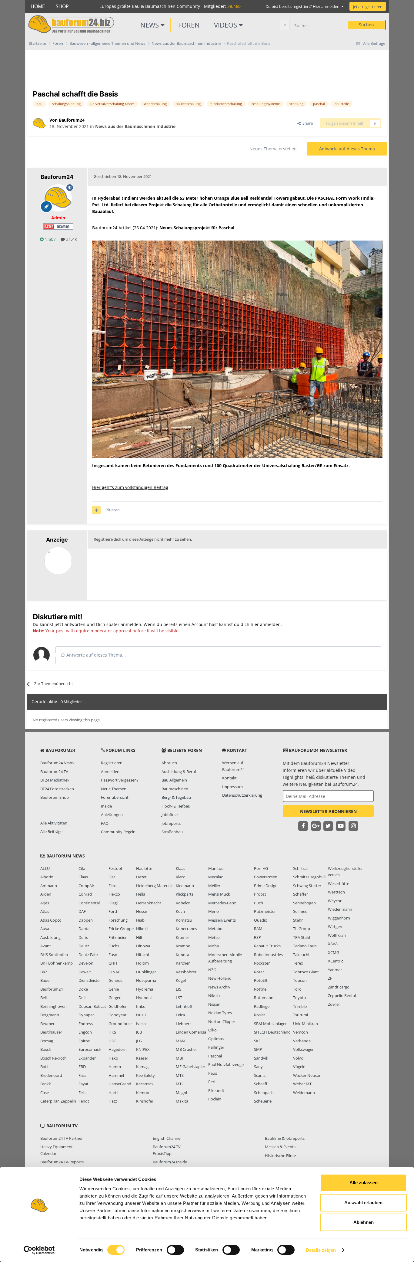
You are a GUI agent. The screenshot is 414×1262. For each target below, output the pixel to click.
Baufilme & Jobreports (285, 1138)
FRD (82, 1066)
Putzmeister (265, 911)
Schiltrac (300, 868)
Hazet (141, 877)
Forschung (118, 920)
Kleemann (185, 885)
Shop (62, 6)
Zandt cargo (338, 987)
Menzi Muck (219, 894)
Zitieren (113, 510)
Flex (112, 885)
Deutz (83, 946)
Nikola (214, 995)
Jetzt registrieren (367, 6)
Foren (189, 24)
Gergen (115, 997)
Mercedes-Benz (222, 903)
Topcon (300, 980)
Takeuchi (301, 954)
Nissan (214, 1004)
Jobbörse (170, 814)
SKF (257, 1041)
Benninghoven (53, 1006)
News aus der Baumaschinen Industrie (135, 126)
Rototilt (261, 980)
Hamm (115, 1066)
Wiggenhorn (339, 918)
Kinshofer (144, 1101)
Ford (113, 911)
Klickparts (184, 894)
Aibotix (46, 877)
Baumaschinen (175, 789)
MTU (180, 1084)
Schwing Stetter (307, 885)
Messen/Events (222, 920)
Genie (114, 989)
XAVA (333, 943)
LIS (178, 989)
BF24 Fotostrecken (57, 789)
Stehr (298, 920)
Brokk (45, 1084)
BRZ (43, 972)
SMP (258, 1049)
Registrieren (111, 762)
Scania (259, 1075)
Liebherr (183, 1023)
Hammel (116, 1075)
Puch (258, 903)
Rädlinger (262, 1006)
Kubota (182, 954)
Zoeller (334, 1004)
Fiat (112, 877)
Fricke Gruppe (121, 928)
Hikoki (142, 928)
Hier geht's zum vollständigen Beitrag (130, 487)
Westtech (336, 892)
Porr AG (261, 868)
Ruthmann (263, 997)
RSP (257, 937)
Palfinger (216, 1047)
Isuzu (141, 1015)
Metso (214, 937)
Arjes (44, 903)
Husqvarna (146, 980)
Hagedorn (118, 1049)
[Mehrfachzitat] (96, 510)
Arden (45, 894)
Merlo (213, 911)
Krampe (183, 946)
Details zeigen (321, 1250)
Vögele (299, 1066)
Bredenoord (51, 1075)
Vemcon (300, 1032)
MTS (180, 1075)
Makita (182, 1101)
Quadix (260, 920)
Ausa (44, 928)
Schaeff (260, 1084)
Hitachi (142, 954)
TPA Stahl (301, 937)
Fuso (113, 954)
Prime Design (266, 885)
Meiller (214, 885)
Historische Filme (280, 1155)
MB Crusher (186, 1049)
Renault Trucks (267, 946)
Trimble (300, 1006)
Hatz (113, 1101)
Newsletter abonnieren (328, 811)
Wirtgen (335, 926)
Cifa (81, 868)
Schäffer (300, 894)
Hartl (113, 1092)
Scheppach (264, 1092)
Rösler (259, 1015)
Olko (212, 1030)
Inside (106, 806)
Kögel (181, 980)
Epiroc (84, 1041)
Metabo (215, 928)
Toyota (299, 997)
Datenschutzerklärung (242, 795)
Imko (140, 1006)
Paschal (215, 1056)
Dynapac (86, 1015)
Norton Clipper (221, 1021)
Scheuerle (263, 1101)
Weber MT (302, 1084)
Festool (115, 868)
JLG (139, 1041)
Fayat (83, 1084)
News (150, 24)
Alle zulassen (363, 1182)
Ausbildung (50, 937)
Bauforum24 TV (54, 771)
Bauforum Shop (54, 797)
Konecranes (186, 928)
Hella (140, 894)
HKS (112, 1032)
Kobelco (183, 903)
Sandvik (261, 1058)
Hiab (140, 920)
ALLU (45, 868)
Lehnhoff (184, 1006)
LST (179, 997)
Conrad (85, 894)
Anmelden (110, 771)
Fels (81, 1092)
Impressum (232, 786)
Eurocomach (89, 1049)
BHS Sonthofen (54, 954)
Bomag (46, 1041)
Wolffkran (337, 935)
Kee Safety (145, 1075)
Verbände (302, 1041)
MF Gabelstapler (190, 1066)
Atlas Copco (51, 920)
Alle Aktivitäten (53, 823)
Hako (113, 1058)
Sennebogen (304, 903)
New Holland (220, 978)
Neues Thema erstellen (273, 149)
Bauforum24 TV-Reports (62, 1162)
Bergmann (49, 1015)
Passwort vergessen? (120, 780)
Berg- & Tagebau (176, 797)
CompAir (86, 885)
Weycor (335, 900)
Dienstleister (89, 980)
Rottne (260, 989)
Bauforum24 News (57, 762)
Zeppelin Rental (342, 995)
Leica (180, 1015)
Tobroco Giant (306, 972)
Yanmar (335, 969)
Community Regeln (118, 831)
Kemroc (143, 1092)
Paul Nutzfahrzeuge (226, 1064)
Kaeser (142, 1058)
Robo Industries (268, 954)
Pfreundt (216, 1090)
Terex (298, 963)
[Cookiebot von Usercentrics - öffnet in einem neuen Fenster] (39, 1250)
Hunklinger (146, 972)
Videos (226, 24)
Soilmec (300, 911)
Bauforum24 (51, 989)
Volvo (298, 1058)
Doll (81, 997)
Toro (297, 989)
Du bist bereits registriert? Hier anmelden (303, 6)
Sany (258, 1066)
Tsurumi (300, 1015)
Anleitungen (112, 814)
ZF (330, 978)
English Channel (167, 1138)
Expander (87, 1058)
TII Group (301, 928)
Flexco (114, 894)
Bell (43, 997)
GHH (113, 963)
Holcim (142, 963)
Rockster (262, 963)
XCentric (335, 961)
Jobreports (171, 823)
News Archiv (219, 987)
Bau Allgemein (174, 780)
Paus (212, 1073)
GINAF (114, 972)
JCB (139, 1032)
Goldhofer (118, 1006)
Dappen (85, 920)
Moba (213, 946)
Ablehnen (363, 1222)
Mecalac (215, 877)
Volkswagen (304, 1049)
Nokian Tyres (220, 1012)
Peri (211, 1081)
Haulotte (144, 868)
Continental (89, 903)
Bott (44, 1066)
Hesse (141, 911)
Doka (83, 989)
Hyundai (144, 997)
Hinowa (143, 946)
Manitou (216, 868)
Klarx (180, 877)
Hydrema (144, 989)
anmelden (270, 624)
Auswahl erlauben (363, 1202)
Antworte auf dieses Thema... (95, 655)
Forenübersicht (115, 797)
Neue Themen (113, 789)
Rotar (259, 972)
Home (38, 6)
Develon (85, 963)
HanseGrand (120, 1084)
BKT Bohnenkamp (56, 963)
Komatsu (184, 920)
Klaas (180, 868)
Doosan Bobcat (92, 1006)
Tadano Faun (305, 946)
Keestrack (145, 1084)
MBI (179, 1058)
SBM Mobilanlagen (271, 1023)
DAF (82, 911)
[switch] (175, 1250)
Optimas (216, 1038)
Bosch (45, 1049)
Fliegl (113, 903)
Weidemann (304, 1092)
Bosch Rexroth (53, 1058)
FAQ (105, 823)
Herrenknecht (148, 903)
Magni (181, 1092)
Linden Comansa (191, 1032)
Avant (45, 946)
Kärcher (183, 963)
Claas (83, 877)
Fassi (82, 1075)
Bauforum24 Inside (170, 1162)
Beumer (47, 1023)
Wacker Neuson (307, 1075)
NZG (212, 969)
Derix (83, 937)
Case (44, 1092)
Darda (83, 928)
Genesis (115, 980)
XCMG (333, 952)
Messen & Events (280, 1146)
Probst (260, 894)
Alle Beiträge (51, 831)
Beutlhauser (51, 1032)
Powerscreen (265, 877)
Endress (85, 1023)
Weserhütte (338, 883)
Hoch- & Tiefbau (176, 806)
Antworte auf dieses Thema (347, 149)
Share (307, 123)
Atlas (44, 911)
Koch (180, 911)
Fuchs (114, 946)
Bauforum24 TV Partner (61, 1138)
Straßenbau (172, 831)
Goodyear (117, 1015)
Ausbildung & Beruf (179, 771)
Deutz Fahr (88, 954)
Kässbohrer (186, 972)
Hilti (139, 937)
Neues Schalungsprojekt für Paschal (196, 228)
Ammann (48, 885)
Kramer (182, 937)
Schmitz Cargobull (309, 877)
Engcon (85, 1032)
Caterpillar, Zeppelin (58, 1101)
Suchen (366, 25)
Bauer (45, 980)
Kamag (142, 1066)
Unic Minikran (305, 1023)
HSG (112, 1041)
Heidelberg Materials (154, 885)
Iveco (141, 1023)
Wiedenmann (340, 909)
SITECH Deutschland (272, 1032)
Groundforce (120, 1023)
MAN (180, 1041)
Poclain (214, 1099)
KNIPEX (143, 1049)
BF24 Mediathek (54, 780)
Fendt (83, 1101)
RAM (258, 928)
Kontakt (229, 778)
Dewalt (84, 972)
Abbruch (169, 762)
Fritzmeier (118, 937)
